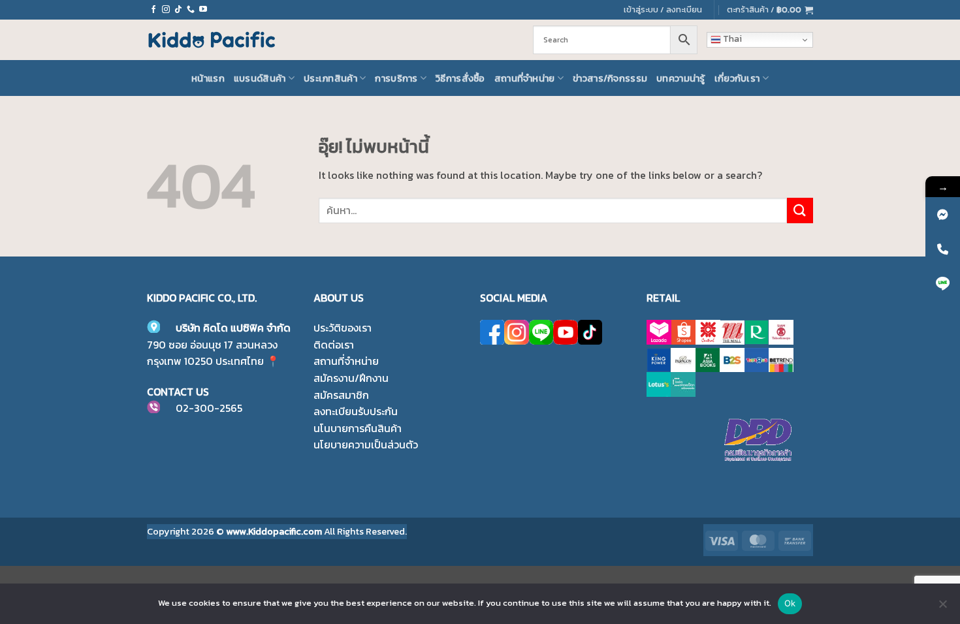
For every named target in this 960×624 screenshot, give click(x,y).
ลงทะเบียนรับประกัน (355, 411)
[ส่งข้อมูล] (800, 210)
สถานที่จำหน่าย (524, 78)
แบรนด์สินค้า (260, 78)
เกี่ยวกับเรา (737, 78)
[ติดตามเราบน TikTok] (178, 10)
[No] (942, 607)
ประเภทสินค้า (330, 78)
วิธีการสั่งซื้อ (460, 78)
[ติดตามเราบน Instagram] (166, 10)
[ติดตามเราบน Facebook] (153, 10)
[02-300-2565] (942, 249)
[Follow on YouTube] (203, 10)
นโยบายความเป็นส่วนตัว (365, 444)
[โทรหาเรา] (191, 10)
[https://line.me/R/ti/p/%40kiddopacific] (942, 283)
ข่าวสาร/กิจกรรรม (610, 78)
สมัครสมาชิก (341, 395)
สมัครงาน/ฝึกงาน (351, 378)
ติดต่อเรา (333, 344)
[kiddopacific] (942, 214)
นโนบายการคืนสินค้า (357, 428)
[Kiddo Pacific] (212, 39)
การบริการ (396, 78)
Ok (790, 603)
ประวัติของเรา (342, 327)
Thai (731, 39)
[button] (770, 10)
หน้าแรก (208, 78)
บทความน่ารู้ (680, 78)
